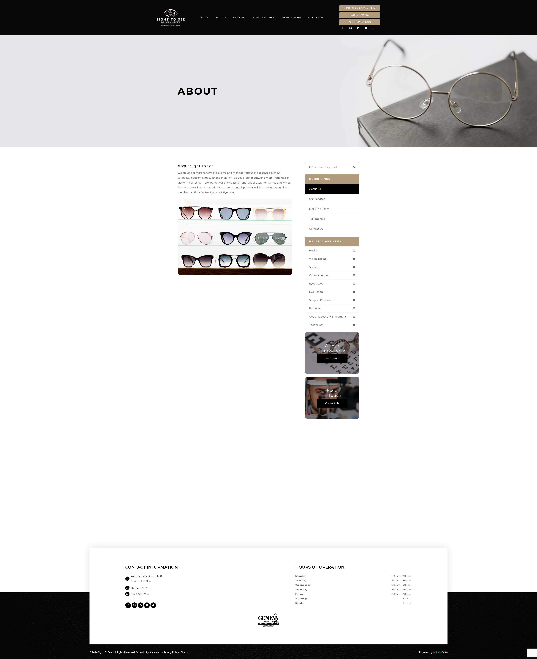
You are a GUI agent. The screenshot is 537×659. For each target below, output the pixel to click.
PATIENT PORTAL (360, 15)
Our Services (317, 198)
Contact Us (315, 17)
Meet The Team (319, 208)
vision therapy (318, 258)
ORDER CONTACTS (360, 22)
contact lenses (318, 275)
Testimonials (317, 218)
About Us (315, 189)
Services (238, 17)
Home (204, 17)
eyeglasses (316, 283)
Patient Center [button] (262, 17)
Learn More (332, 358)
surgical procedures (322, 300)
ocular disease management (327, 316)
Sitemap (185, 652)
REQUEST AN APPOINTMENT (360, 8)
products (315, 308)
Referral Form (291, 17)
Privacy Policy (171, 652)
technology (316, 324)
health (313, 250)
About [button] (219, 17)
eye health (316, 291)
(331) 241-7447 (139, 587)
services (314, 267)
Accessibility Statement (149, 652)
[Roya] (440, 652)
